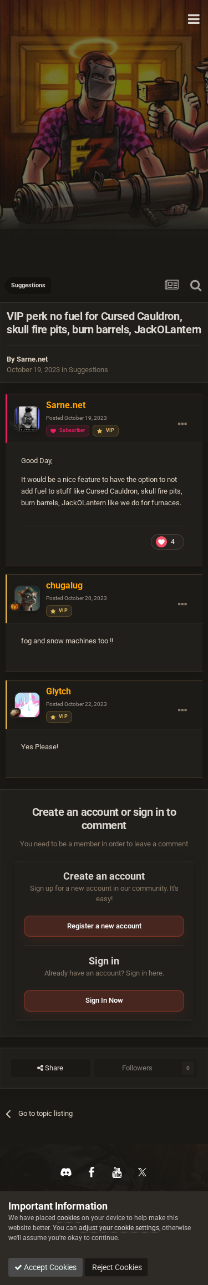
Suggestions (88, 369)
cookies (68, 1218)
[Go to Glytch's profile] (27, 705)
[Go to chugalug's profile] (27, 598)
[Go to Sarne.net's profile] (27, 418)
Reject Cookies (116, 1267)
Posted (76, 418)
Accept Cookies (49, 1267)
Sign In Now (104, 1000)
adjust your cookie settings (119, 1228)
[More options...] (182, 424)
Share (53, 1068)
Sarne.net (32, 359)
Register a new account (104, 926)
